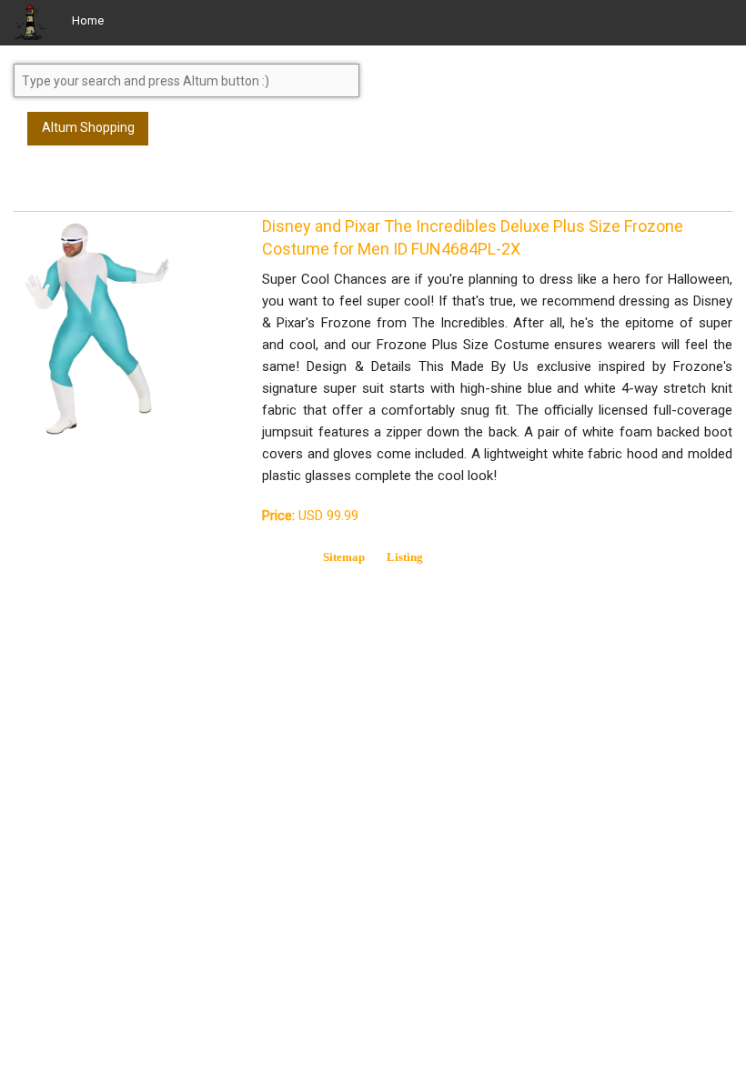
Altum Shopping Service (88, 132)
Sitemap (344, 557)
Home (88, 20)
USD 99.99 (310, 515)
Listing (405, 557)
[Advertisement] (159, 186)
